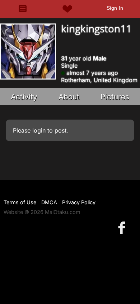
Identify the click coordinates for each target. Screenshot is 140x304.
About (69, 96)
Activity (24, 96)
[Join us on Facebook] (123, 227)
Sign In (115, 8)
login (39, 130)
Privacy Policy (78, 202)
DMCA (49, 202)
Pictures (115, 96)
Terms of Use (20, 202)
